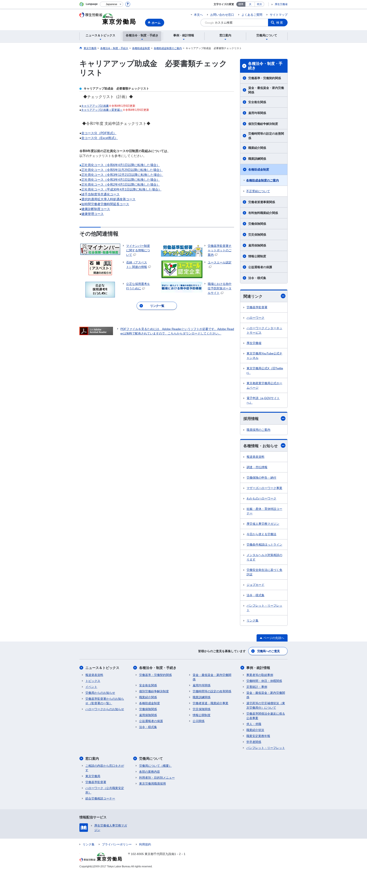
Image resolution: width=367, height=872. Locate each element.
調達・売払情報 (257, 467)
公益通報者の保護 (260, 267)
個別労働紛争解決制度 (263, 123)
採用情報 (251, 419)
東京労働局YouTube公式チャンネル (264, 356)
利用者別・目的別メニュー (157, 777)
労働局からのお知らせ (100, 692)
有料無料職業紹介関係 (263, 213)
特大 (259, 4)
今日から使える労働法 (261, 534)
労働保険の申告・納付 (261, 477)
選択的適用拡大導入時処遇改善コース (108, 199)
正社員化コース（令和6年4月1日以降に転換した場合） (120, 165)
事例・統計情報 (258, 668)
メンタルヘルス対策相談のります (264, 557)
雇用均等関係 (257, 113)
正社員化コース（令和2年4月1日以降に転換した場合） (120, 184)
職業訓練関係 (257, 158)
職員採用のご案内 (258, 429)
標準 (240, 4)
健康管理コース (92, 214)
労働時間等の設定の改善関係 (266, 136)
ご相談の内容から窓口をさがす (104, 768)
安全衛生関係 (257, 102)
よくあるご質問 (251, 14)
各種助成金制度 (258, 169)
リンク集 (252, 620)
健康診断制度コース (95, 209)
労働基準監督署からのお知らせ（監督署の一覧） (104, 701)
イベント (91, 686)
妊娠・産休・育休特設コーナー (264, 511)
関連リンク (253, 296)
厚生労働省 (281, 4)
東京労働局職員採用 (152, 783)
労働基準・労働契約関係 (264, 78)
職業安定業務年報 (258, 736)
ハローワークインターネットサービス (264, 330)
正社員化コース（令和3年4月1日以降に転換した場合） (120, 179)
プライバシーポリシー (117, 844)
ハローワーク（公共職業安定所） (104, 790)
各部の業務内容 (149, 771)
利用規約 (145, 844)
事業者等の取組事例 (259, 675)
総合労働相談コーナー (100, 798)
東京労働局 (92, 776)
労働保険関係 (257, 223)
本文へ (198, 14)
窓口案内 (92, 758)
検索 (280, 22)
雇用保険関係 (257, 245)
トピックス (92, 681)
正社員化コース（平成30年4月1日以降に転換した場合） (121, 189)
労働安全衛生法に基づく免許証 (264, 572)
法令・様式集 (257, 278)
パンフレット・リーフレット (264, 608)
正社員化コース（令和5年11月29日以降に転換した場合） (122, 170)
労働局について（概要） (155, 765)
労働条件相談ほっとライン (264, 544)
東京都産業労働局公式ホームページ (264, 385)
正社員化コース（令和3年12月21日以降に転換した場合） (122, 174)
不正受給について (258, 191)
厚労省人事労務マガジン (263, 523)
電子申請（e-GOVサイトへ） (263, 400)
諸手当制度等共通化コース (100, 194)
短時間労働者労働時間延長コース (105, 204)
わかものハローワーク (261, 498)
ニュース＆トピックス (102, 668)
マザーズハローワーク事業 (264, 488)
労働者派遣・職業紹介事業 (210, 703)
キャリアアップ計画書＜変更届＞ (102, 109)
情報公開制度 (257, 256)
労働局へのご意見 (268, 651)
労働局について (151, 758)
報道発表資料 (255, 456)
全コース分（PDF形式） (98, 133)
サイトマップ (279, 14)
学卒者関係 (253, 742)
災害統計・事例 (256, 686)
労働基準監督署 (257, 307)
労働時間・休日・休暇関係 (264, 681)
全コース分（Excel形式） (99, 138)
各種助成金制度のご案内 (262, 180)
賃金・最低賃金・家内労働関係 (266, 90)
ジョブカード (255, 584)
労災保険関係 (257, 234)
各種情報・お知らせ (260, 446)
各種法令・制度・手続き (265, 65)
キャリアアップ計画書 (95, 105)
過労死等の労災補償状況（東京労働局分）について (265, 705)
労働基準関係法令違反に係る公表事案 (265, 716)
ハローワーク (255, 317)
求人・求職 (253, 724)
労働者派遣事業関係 (261, 202)
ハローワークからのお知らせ (104, 709)
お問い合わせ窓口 (222, 14)
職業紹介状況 (255, 730)
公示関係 (199, 721)
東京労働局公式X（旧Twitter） (265, 370)
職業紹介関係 (257, 147)
